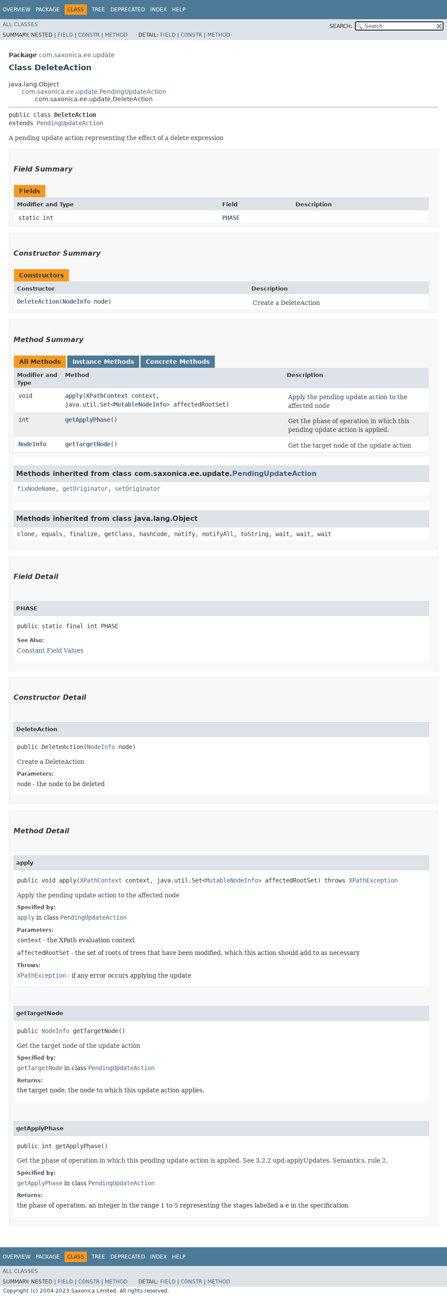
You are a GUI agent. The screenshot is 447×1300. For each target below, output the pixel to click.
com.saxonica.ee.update (77, 54)
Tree (98, 10)
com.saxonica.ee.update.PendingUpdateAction (94, 91)
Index (158, 10)
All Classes (20, 24)
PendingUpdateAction (70, 123)
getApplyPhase (87, 419)
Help (179, 10)
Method (116, 35)
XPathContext (107, 395)
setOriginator (137, 488)
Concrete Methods (178, 361)
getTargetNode (87, 444)
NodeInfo (76, 301)
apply (74, 395)
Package (48, 10)
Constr (89, 35)
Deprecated (127, 10)
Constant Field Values (50, 650)
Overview (17, 10)
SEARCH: (341, 26)
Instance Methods (103, 361)
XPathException (373, 880)
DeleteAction (38, 301)
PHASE (231, 217)
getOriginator (85, 488)
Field (65, 35)
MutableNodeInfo (140, 404)
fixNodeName (36, 488)
